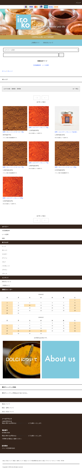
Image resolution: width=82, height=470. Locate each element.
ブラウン (4, 269)
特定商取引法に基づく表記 (38, 460)
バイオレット (6, 266)
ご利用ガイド (35, 42)
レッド (4, 246)
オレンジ (10, 71)
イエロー (4, 254)
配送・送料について (18, 460)
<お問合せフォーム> (22, 423)
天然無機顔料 (37, 65)
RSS (59, 460)
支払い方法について (7, 460)
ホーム (4, 71)
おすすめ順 (7, 88)
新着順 (19, 88)
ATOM (62, 460)
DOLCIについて (48, 42)
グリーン (4, 258)
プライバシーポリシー (51, 460)
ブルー (4, 262)
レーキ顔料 (45, 65)
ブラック (4, 273)
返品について (27, 460)
